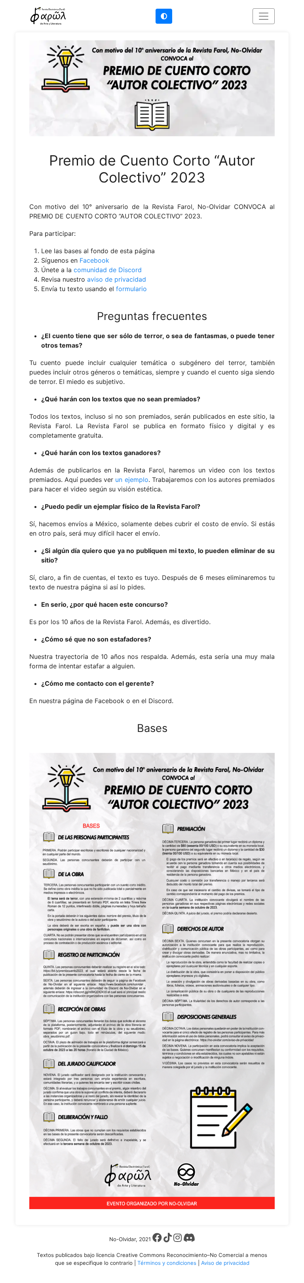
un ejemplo (131, 479)
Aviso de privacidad (225, 1263)
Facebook (94, 260)
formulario (131, 289)
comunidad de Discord (108, 270)
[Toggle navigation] (264, 16)
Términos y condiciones (166, 1263)
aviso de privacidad (116, 279)
